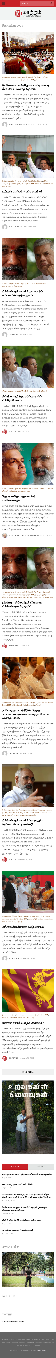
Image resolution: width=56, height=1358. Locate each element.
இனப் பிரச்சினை (36, 77)
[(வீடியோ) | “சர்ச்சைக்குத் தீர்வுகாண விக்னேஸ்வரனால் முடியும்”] (28, 568)
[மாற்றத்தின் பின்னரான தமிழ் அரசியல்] (28, 892)
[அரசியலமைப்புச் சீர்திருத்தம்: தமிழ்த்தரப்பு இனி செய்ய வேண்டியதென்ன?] (28, 53)
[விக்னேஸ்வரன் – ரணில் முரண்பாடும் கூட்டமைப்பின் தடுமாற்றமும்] (28, 259)
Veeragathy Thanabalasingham (24, 535)
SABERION (41, 1350)
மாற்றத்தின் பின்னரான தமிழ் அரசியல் (23, 926)
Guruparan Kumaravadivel (21, 124)
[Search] (51, 3)
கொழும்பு (5, 80)
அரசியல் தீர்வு (26, 77)
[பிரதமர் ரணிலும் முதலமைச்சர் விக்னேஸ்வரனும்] (28, 464)
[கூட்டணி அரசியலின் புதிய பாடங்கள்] (28, 156)
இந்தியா (14, 916)
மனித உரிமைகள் (23, 597)
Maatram (13, 646)
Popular (15, 1166)
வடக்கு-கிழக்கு (17, 286)
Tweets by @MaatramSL (13, 1321)
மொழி (32, 1018)
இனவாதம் (46, 592)
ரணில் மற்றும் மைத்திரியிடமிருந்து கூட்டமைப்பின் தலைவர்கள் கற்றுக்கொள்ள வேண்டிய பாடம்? (25, 714)
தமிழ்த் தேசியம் (25, 284)
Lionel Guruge (15, 227)
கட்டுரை (46, 77)
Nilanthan (14, 958)
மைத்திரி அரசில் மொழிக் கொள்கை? (23, 1023)
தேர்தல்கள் (36, 391)
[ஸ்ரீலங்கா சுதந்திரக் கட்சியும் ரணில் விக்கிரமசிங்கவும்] (28, 367)
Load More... (28, 1072)
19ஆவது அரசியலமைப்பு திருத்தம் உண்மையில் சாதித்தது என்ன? (27, 1174)
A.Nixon (12, 432)
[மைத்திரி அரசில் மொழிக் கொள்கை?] (28, 990)
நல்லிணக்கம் (46, 184)
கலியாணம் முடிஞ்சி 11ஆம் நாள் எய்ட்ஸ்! (17, 1184)
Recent (41, 1166)
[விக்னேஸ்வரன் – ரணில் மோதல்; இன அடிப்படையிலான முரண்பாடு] (28, 785)
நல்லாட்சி (38, 80)
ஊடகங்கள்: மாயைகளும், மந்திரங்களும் (17, 1230)
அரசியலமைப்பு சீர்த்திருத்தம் (11, 77)
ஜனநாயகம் (12, 80)
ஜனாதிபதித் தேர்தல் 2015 (25, 80)
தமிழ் (17, 284)
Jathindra (13, 334)
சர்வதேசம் (46, 916)
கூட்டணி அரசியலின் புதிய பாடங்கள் (22, 191)
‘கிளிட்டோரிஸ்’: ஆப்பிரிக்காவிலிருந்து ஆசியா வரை (21, 1220)
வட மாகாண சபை (24, 491)
